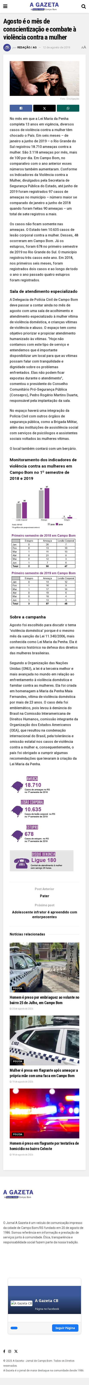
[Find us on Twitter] (16, 1351)
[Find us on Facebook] (4, 1351)
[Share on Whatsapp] (68, 108)
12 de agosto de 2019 (56, 47)
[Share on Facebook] (21, 108)
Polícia (17, 988)
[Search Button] (83, 6)
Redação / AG (27, 47)
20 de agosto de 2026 (22, 1009)
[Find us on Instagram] (9, 1351)
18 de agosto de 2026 (22, 1155)
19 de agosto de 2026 (22, 1082)
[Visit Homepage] (44, 6)
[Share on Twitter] (44, 108)
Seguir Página (65, 1328)
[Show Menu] (5, 6)
